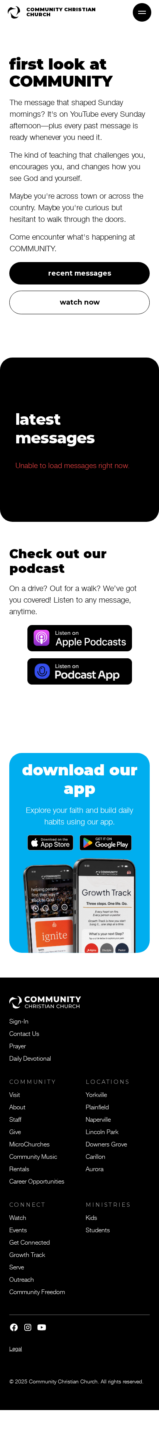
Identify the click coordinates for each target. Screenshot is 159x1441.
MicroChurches (29, 1143)
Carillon (95, 1156)
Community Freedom (37, 1291)
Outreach (21, 1279)
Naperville (98, 1119)
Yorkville (96, 1094)
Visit (14, 1094)
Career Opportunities (36, 1181)
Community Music (33, 1156)
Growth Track (27, 1254)
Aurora (94, 1168)
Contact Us (24, 1033)
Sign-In (19, 1020)
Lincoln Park (102, 1131)
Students (98, 1229)
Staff (15, 1119)
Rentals (19, 1168)
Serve (16, 1266)
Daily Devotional (30, 1058)
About (17, 1106)
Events (18, 1229)
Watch (17, 1217)
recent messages (79, 273)
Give (15, 1131)
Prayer (17, 1045)
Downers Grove (106, 1143)
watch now (80, 302)
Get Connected (29, 1242)
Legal (15, 1348)
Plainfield (97, 1106)
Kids (91, 1217)
